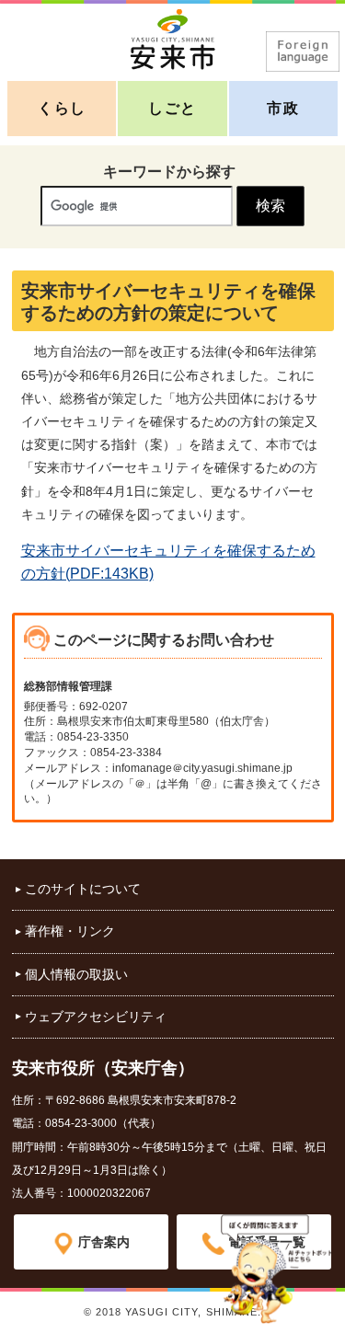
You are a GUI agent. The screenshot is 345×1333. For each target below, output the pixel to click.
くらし (62, 108)
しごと (172, 108)
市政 (283, 108)
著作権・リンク (70, 931)
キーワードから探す (169, 171)
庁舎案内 (104, 1242)
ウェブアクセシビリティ (96, 1016)
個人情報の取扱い (76, 974)
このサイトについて (83, 888)
